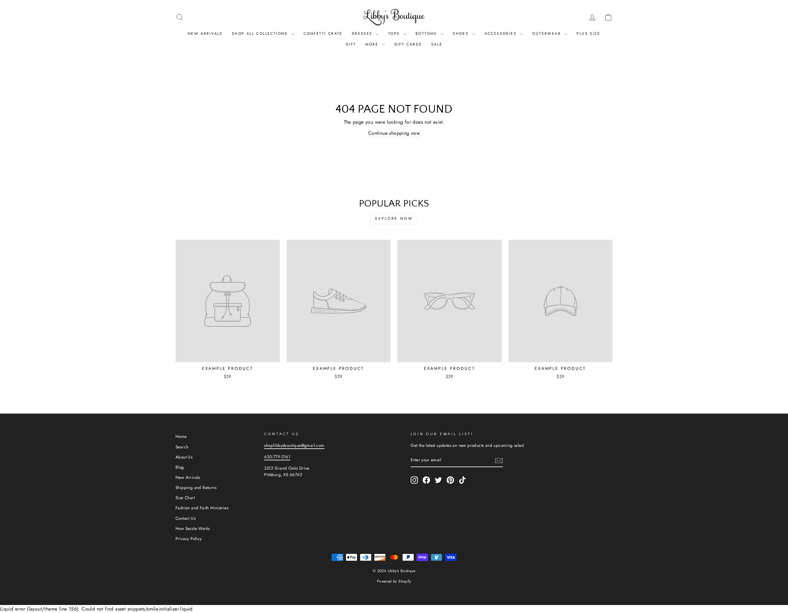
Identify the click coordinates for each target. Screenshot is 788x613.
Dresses (363, 33)
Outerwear (547, 33)
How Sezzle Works (192, 528)
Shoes (461, 33)
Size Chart (185, 498)
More (372, 44)
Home (181, 436)
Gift (351, 44)
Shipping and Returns (195, 487)
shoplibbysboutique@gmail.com (294, 445)
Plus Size (588, 33)
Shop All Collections (261, 33)
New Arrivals (205, 33)
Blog (179, 467)
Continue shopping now (394, 133)
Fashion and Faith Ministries (201, 508)
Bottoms (427, 33)
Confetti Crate (323, 33)
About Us (183, 457)
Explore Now (394, 218)
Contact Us (185, 518)
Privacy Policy (188, 538)
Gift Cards (408, 44)
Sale (437, 44)
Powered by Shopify (394, 581)
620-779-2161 (277, 457)
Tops (395, 33)
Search (181, 447)
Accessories (501, 33)
